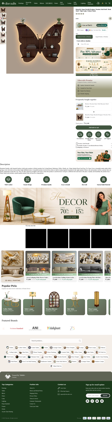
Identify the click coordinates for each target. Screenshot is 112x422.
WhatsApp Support (64, 391)
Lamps (69, 3)
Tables (36, 3)
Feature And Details (83, 143)
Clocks (3, 409)
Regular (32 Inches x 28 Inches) (84, 36)
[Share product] (110, 18)
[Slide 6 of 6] (3, 41)
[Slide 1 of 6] (3, 10)
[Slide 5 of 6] (3, 35)
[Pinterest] (102, 401)
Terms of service (34, 398)
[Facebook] (87, 401)
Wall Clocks (62, 3)
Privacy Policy (33, 396)
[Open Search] (106, 3)
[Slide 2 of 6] (3, 16)
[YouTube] (97, 401)
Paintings (21, 3)
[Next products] (108, 266)
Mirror (3, 393)
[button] (80, 14)
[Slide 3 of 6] (3, 22)
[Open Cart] (109, 3)
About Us (32, 388)
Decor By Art (28, 3)
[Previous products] (28, 266)
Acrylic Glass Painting (7, 411)
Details (104, 30)
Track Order (63, 388)
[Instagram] (92, 401)
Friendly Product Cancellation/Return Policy (90, 145)
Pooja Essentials (90, 3)
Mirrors (42, 3)
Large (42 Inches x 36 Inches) (102, 36)
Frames (3, 406)
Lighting (83, 3)
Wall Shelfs (75, 3)
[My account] (102, 3)
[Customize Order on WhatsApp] (94, 156)
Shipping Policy (34, 393)
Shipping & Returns (83, 147)
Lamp (3, 398)
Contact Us (32, 403)
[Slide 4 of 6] (3, 28)
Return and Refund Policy (36, 390)
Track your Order (34, 406)
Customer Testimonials (35, 401)
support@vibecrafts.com (66, 394)
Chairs (56, 3)
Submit (105, 395)
